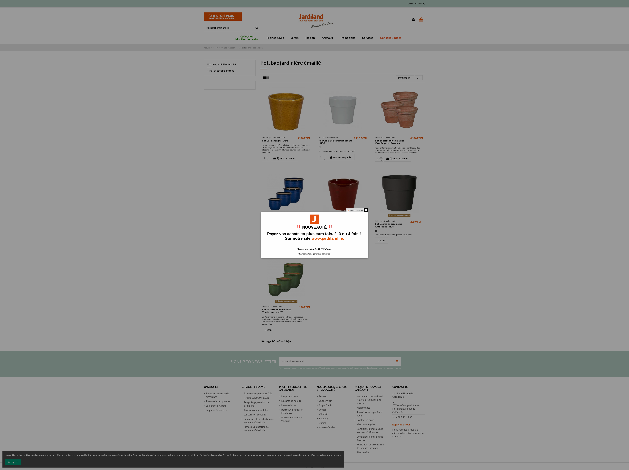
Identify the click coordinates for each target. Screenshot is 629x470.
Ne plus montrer (356, 210)
